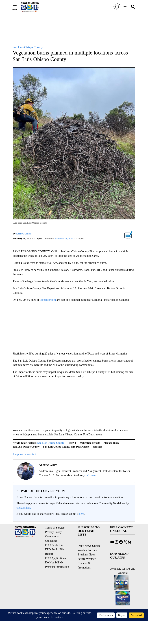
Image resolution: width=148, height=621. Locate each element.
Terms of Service (54, 527)
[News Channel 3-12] (34, 7)
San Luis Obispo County (50, 443)
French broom (48, 299)
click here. (90, 475)
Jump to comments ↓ (24, 454)
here (81, 513)
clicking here (23, 507)
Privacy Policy (53, 532)
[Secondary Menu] (17, 6)
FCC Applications (55, 558)
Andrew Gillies (23, 233)
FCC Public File (54, 545)
